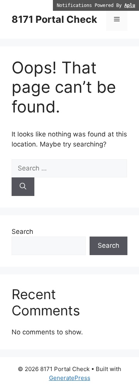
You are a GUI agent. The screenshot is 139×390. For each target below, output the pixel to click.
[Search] (23, 186)
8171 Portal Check (54, 19)
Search (22, 231)
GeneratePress (69, 377)
